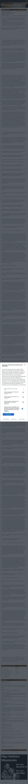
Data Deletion (6, 419)
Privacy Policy (22, 419)
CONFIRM (8, 414)
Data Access (14, 419)
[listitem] (14, 389)
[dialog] (14, 392)
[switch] (23, 392)
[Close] (25, 365)
